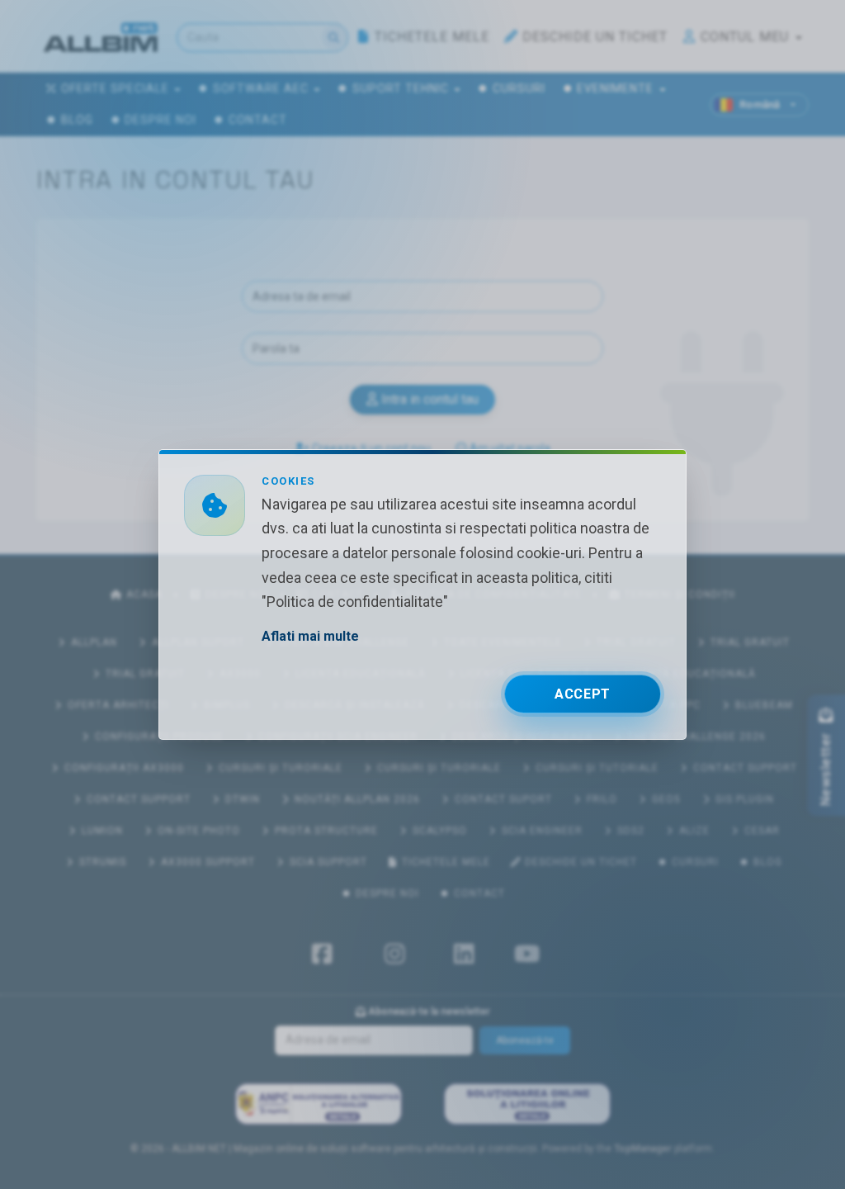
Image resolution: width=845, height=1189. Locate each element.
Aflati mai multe (310, 636)
